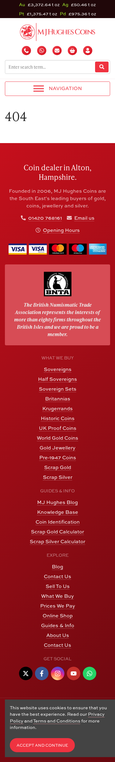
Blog (57, 566)
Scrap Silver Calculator (57, 541)
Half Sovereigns (57, 379)
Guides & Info (57, 625)
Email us (84, 217)
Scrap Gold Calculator (57, 531)
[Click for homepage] (57, 31)
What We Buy (57, 596)
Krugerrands (57, 408)
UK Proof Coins (57, 428)
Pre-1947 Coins (57, 457)
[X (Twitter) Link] (26, 673)
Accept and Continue (42, 745)
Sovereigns (57, 369)
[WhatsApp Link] (89, 673)
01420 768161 (45, 217)
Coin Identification (58, 521)
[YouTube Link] (73, 673)
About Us (57, 635)
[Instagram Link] (57, 673)
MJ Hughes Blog (57, 502)
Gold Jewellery (57, 447)
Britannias (57, 398)
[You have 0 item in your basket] (73, 50)
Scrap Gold (57, 467)
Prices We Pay (57, 605)
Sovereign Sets (57, 388)
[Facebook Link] (41, 673)
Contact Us (57, 576)
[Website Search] (102, 67)
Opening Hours (61, 230)
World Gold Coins (57, 437)
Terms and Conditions (56, 721)
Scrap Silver (57, 477)
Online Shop (58, 615)
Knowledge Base (57, 512)
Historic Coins (58, 418)
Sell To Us (58, 586)
